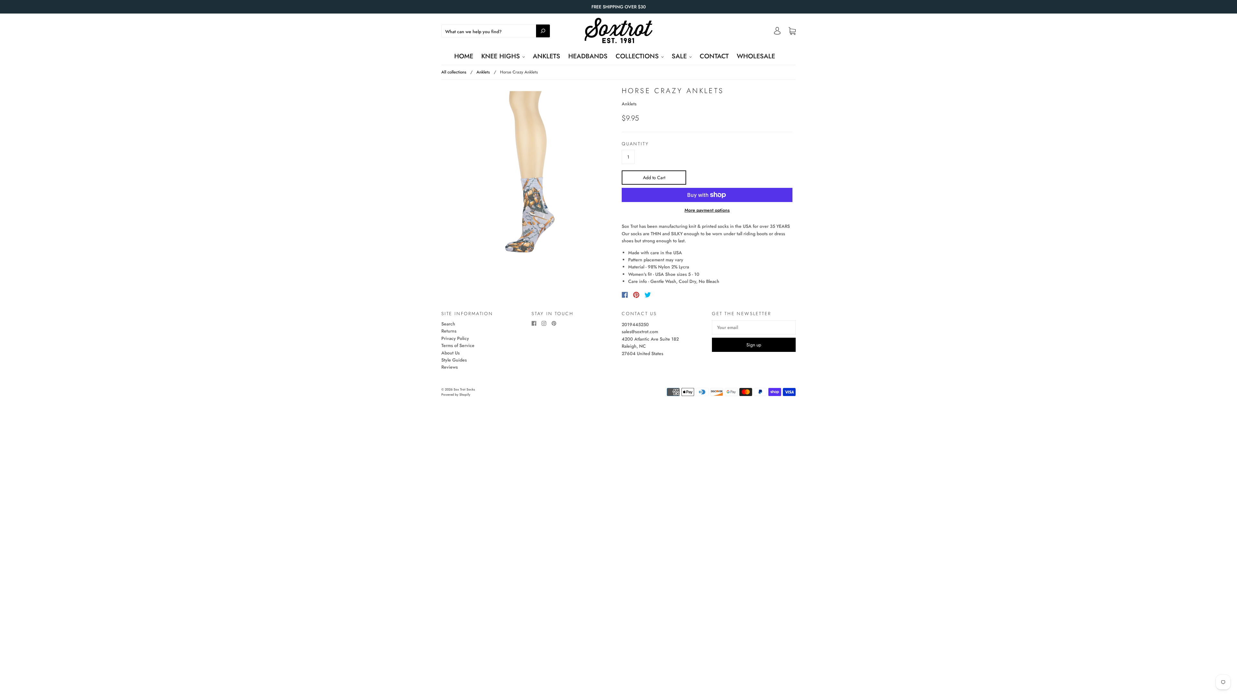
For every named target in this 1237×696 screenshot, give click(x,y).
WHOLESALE (756, 56)
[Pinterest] (636, 295)
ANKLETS (546, 56)
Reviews (449, 367)
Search (448, 324)
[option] (530, 171)
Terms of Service (458, 345)
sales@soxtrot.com (640, 331)
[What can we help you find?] (495, 31)
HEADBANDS (588, 56)
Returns (448, 331)
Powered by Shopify (455, 394)
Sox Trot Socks (464, 389)
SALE (680, 56)
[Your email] (754, 327)
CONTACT (714, 56)
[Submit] (543, 30)
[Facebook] (624, 295)
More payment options (707, 210)
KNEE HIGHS (501, 56)
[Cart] (792, 31)
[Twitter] (648, 295)
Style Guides (454, 360)
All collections (453, 72)
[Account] (777, 32)
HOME (463, 56)
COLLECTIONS (638, 56)
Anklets (483, 72)
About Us (450, 353)
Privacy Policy (455, 338)
